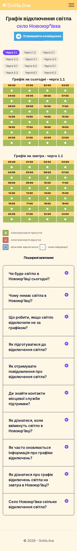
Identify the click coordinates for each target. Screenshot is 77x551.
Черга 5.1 (50, 65)
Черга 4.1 (11, 65)
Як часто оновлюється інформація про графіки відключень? (31, 452)
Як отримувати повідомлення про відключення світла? (28, 371)
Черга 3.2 (50, 59)
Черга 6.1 (31, 72)
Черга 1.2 (30, 52)
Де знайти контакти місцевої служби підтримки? (27, 398)
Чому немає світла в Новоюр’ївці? (27, 298)
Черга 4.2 (30, 65)
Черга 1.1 (11, 52)
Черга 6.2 (50, 72)
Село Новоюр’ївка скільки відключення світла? (33, 504)
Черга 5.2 (12, 72)
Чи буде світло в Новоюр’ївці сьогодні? (29, 276)
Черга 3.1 (31, 59)
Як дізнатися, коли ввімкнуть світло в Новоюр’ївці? (26, 425)
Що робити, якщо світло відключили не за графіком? (31, 322)
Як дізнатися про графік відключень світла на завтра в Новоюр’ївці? (31, 479)
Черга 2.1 (49, 52)
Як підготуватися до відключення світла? (28, 347)
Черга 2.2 (12, 59)
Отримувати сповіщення (42, 36)
